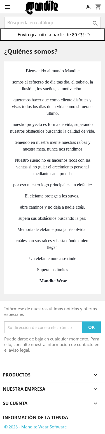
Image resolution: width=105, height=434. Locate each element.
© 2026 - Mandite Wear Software (35, 427)
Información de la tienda (35, 417)
